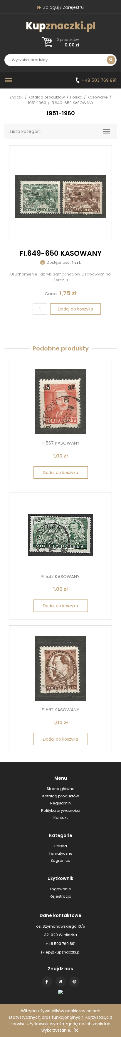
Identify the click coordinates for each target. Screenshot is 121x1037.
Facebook (47, 981)
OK (76, 1030)
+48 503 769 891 (99, 80)
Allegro (61, 981)
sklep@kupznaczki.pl (60, 952)
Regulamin (60, 803)
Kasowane (98, 97)
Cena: (51, 293)
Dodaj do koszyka (75, 309)
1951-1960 (37, 103)
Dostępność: (58, 262)
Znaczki (16, 97)
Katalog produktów (46, 97)
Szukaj (111, 60)
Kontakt (74, 981)
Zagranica (60, 860)
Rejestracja (60, 896)
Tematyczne (61, 853)
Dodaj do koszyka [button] (60, 472)
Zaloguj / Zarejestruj (64, 7)
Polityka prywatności (60, 810)
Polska (76, 97)
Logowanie (60, 889)
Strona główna (61, 788)
